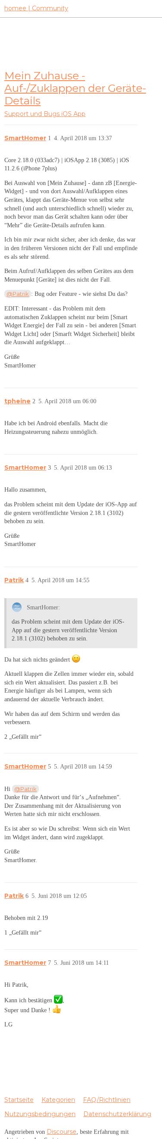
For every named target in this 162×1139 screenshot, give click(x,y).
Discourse (61, 1132)
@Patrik (17, 293)
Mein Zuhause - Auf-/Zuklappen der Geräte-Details (75, 88)
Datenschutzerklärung (117, 1114)
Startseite (19, 1100)
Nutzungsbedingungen (40, 1114)
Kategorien (58, 1100)
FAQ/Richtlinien (106, 1100)
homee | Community (36, 8)
